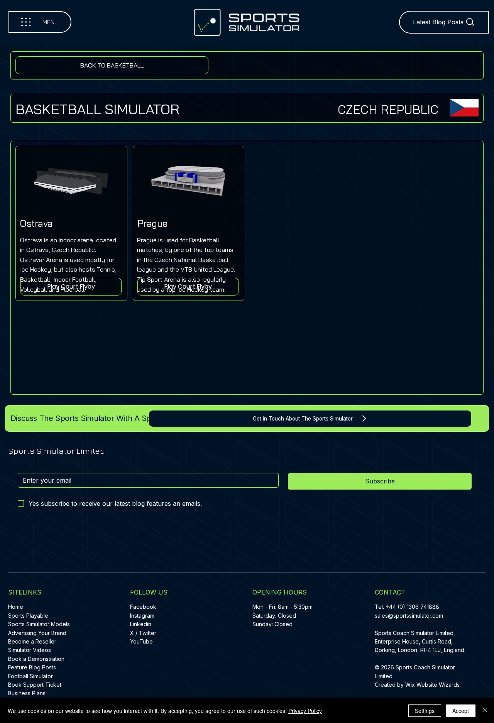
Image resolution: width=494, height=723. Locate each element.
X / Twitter (143, 633)
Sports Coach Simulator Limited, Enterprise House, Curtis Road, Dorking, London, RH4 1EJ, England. (421, 642)
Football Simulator (30, 676)
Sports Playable (28, 615)
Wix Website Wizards (432, 684)
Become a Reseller (32, 641)
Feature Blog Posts (32, 667)
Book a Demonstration (36, 658)
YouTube (141, 641)
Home (15, 606)
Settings (425, 711)
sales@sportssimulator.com (409, 615)
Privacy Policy (305, 711)
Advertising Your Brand (37, 633)
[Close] (484, 710)
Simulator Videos (29, 650)
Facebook (143, 606)
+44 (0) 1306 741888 (412, 606)
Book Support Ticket (34, 684)
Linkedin (140, 624)
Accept (460, 711)
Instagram (142, 615)
